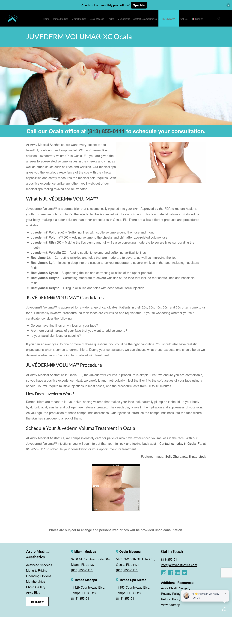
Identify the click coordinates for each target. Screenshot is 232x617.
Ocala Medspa (129, 551)
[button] (228, 5)
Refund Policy (170, 599)
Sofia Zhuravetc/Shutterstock (185, 456)
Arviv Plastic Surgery (175, 588)
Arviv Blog (33, 592)
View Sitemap (170, 604)
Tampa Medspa (85, 579)
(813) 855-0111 (106, 131)
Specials (139, 5)
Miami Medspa (84, 551)
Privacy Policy (170, 593)
